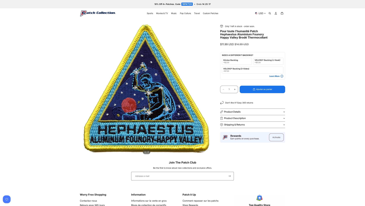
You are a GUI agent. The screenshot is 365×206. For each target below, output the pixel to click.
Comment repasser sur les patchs (200, 200)
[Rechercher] (270, 13)
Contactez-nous (88, 200)
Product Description (235, 118)
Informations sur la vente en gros (149, 200)
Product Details (232, 111)
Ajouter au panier (264, 89)
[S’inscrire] (230, 176)
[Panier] (282, 13)
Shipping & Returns (234, 124)
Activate (276, 137)
